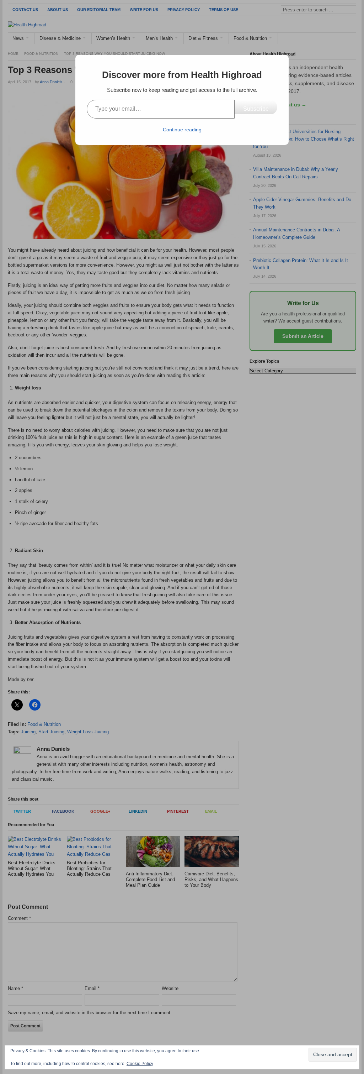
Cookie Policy (140, 1063)
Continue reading (182, 129)
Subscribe (256, 109)
